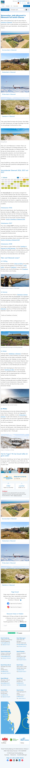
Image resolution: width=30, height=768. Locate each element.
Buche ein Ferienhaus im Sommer (9, 315)
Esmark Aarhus (20, 690)
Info (11, 6)
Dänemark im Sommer (22, 294)
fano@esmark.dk (20, 683)
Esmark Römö (4, 690)
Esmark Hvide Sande (5, 651)
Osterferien (13, 267)
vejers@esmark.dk (20, 669)
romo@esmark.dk (4, 695)
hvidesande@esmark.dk (5, 656)
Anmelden (23, 625)
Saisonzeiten (16, 6)
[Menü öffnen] (28, 3)
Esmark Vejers (20, 665)
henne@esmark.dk (4, 671)
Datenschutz (13, 755)
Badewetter (3, 309)
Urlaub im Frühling (18, 263)
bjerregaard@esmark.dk (22, 644)
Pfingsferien (25, 269)
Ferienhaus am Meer (9, 370)
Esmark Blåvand (4, 678)
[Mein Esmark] (25, 3)
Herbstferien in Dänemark (15, 354)
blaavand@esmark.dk (5, 683)
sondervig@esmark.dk (5, 643)
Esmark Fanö (19, 678)
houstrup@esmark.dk (21, 658)
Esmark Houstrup (20, 651)
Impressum (6, 755)
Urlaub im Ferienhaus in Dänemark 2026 (15, 219)
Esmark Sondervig (5, 638)
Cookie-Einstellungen (22, 755)
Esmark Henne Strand (6, 665)
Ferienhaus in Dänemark (6, 22)
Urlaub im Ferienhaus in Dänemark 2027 (10, 240)
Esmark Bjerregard (21, 638)
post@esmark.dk (20, 696)
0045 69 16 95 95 (21, 1)
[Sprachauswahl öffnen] (18, 3)
